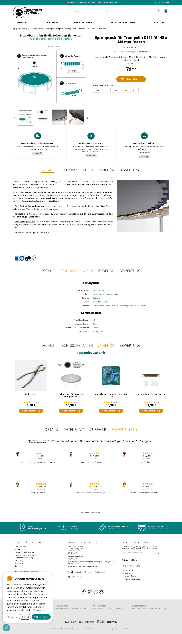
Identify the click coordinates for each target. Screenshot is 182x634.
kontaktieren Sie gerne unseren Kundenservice (96, 150)
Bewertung (130, 170)
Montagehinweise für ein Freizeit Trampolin (70, 608)
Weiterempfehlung (129, 560)
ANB (21, 563)
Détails (131, 63)
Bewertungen (142, 51)
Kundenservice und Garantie (27, 555)
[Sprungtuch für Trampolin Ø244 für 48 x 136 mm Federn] (51, 69)
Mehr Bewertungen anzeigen (91, 512)
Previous (14, 118)
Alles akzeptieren (41, 617)
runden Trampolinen (68, 213)
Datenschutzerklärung (24, 557)
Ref (115, 52)
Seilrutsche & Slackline (122, 23)
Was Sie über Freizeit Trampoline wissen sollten (149, 608)
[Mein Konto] (160, 11)
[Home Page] (14, 28)
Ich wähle (25, 617)
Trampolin (21, 23)
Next (87, 118)
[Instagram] (89, 591)
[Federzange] (31, 375)
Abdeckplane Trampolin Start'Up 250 (111, 395)
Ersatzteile (52, 23)
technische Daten (76, 170)
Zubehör (106, 170)
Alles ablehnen (12, 617)
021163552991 (163, 2)
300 (106, 90)
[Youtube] (101, 591)
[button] (6, 627)
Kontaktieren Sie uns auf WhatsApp (88, 572)
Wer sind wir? (20, 546)
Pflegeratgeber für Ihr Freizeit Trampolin (107, 608)
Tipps (17, 566)
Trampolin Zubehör (82, 23)
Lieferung (19, 560)
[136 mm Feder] (151, 375)
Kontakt (18, 549)
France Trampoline (132, 579)
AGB (17, 563)
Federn (21, 232)
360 (115, 90)
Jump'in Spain (130, 576)
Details (36, 153)
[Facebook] (83, 591)
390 (125, 90)
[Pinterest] (95, 591)
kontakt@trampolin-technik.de (82, 566)
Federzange (31, 394)
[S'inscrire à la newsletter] (158, 553)
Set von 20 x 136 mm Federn (151, 394)
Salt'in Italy (128, 573)
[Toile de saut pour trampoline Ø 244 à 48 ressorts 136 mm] (42, 117)
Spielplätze (160, 23)
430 (134, 90)
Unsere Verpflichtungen (24, 552)
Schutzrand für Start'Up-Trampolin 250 (71, 395)
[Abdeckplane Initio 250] (111, 375)
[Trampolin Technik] (31, 12)
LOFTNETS (128, 570)
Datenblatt (74, 429)
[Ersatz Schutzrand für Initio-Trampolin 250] (71, 375)
